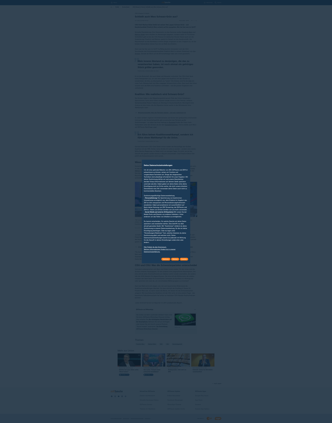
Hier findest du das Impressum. (155, 247)
